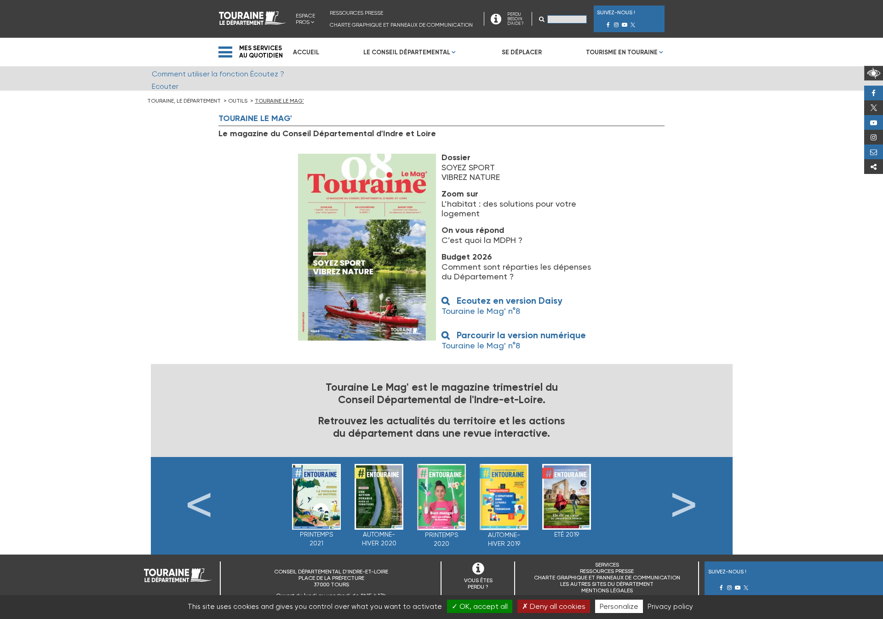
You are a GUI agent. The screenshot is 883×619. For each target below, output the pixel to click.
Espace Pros (305, 18)
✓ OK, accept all (480, 606)
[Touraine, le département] (252, 22)
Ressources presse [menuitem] (356, 13)
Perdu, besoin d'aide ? (873, 152)
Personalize (619, 606)
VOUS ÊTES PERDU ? (478, 583)
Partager (873, 166)
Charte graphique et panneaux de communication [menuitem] (401, 25)
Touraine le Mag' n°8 (481, 311)
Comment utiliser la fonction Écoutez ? (218, 73)
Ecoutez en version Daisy (509, 300)
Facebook (873, 93)
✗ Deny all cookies (553, 606)
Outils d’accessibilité (873, 73)
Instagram (873, 137)
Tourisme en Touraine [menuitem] (622, 52)
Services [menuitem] (607, 564)
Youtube (873, 122)
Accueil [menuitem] (306, 52)
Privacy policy (670, 606)
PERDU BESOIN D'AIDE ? (515, 19)
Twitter (873, 107)
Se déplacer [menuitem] (522, 52)
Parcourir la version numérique (521, 335)
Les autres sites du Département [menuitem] (607, 584)
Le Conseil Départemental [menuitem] (406, 52)
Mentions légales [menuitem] (607, 590)
